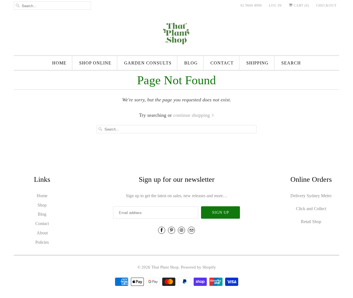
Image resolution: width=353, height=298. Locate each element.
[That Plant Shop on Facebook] (161, 230)
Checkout (326, 5)
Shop (42, 205)
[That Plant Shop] (176, 34)
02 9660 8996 (251, 5)
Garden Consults (148, 63)
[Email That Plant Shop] (191, 230)
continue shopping (192, 115)
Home (59, 63)
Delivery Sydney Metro (310, 195)
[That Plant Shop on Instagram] (181, 230)
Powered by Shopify (198, 267)
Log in (275, 5)
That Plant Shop (165, 267)
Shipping (257, 63)
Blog (191, 63)
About (42, 233)
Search (291, 63)
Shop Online (95, 63)
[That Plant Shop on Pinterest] (171, 230)
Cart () (301, 5)
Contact (222, 63)
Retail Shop (311, 221)
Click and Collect (311, 208)
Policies (42, 242)
